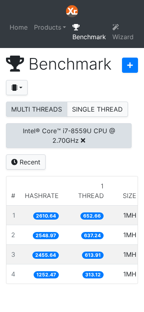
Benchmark (89, 37)
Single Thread (97, 109)
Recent (29, 162)
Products (47, 27)
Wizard (123, 37)
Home (19, 27)
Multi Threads (36, 109)
